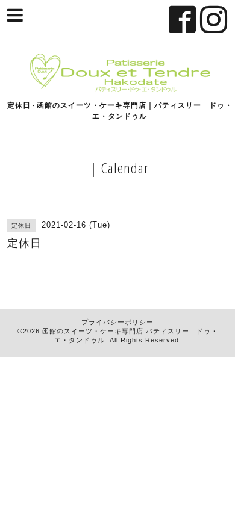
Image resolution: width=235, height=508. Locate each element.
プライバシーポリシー (117, 322)
